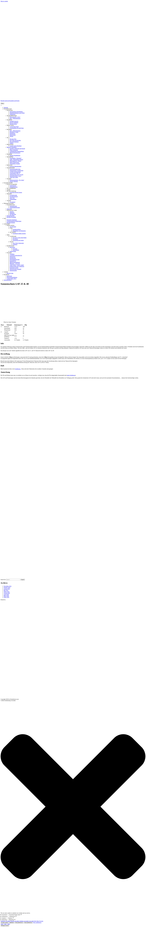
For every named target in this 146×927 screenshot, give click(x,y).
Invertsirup (15, 239)
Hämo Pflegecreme (14, 162)
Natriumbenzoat (13, 187)
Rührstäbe (12, 213)
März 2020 (6, 595)
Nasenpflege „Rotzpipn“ (16, 158)
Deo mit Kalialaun (14, 141)
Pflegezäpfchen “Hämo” (15, 161)
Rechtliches (6, 274)
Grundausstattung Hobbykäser (14, 221)
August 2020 (7, 593)
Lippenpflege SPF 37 (15, 173)
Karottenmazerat (14, 196)
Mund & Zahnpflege (12, 147)
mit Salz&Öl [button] (13, 232)
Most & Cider (10, 273)
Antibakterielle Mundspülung (17, 151)
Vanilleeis (12, 254)
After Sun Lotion (14, 177)
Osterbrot (15, 244)
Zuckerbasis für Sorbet (18, 240)
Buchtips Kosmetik (11, 217)
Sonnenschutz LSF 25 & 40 (16, 174)
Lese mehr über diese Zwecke (36, 921)
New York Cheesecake (18, 243)
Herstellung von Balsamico (19, 230)
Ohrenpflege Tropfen (15, 163)
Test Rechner (13, 226)
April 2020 (6, 594)
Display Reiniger (14, 181)
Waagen (12, 211)
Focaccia (15, 248)
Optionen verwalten (5, 921)
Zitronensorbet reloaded (15, 269)
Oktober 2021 (7, 587)
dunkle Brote (13, 251)
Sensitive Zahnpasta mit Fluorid (17, 148)
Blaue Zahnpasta (14, 150)
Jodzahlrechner (13, 206)
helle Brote (12, 247)
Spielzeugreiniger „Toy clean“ (17, 180)
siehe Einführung (71, 375)
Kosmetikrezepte (8, 109)
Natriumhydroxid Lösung (16, 192)
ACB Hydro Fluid (14, 126)
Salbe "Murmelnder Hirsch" (16, 159)
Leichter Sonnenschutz (15, 172)
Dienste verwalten (14, 921)
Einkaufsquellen (10, 215)
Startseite (6, 107)
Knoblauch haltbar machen (19, 233)
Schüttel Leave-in (14, 121)
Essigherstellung (17, 229)
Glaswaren (9, 209)
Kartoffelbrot (16, 250)
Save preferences (28, 922)
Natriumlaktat (13, 199)
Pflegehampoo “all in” (15, 117)
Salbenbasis (12, 114)
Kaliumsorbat (13, 185)
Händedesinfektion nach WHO (17, 113)
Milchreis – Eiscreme (15, 263)
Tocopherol (12, 202)
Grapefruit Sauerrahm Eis (16, 255)
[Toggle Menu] (1, 105)
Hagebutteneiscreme (14, 259)
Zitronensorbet (13, 270)
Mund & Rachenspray (15, 152)
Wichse (11, 136)
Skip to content (4, 1)
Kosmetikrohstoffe (8, 182)
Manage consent (5, 925)
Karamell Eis (13, 261)
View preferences (19, 922)
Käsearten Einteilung (12, 219)
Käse (5, 218)
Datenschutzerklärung (12, 277)
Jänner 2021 (7, 591)
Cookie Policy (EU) (11, 278)
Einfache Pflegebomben (15, 166)
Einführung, (18, 369)
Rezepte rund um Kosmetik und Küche (10, 100)
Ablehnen (12, 922)
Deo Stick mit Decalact (15, 140)
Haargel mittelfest (14, 122)
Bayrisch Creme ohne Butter (19, 237)
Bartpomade (13, 135)
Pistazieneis (12, 256)
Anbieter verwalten (24, 921)
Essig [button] (11, 228)
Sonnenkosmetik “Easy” (15, 176)
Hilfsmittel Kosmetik (9, 203)
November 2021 (7, 586)
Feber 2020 (6, 597)
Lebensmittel (7, 224)
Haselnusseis (13, 258)
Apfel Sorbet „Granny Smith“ (17, 265)
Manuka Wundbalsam (15, 155)
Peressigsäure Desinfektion (16, 111)
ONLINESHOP (7, 280)
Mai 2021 (6, 590)
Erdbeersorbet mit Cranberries (17, 266)
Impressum (9, 276)
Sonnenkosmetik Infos (15, 169)
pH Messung (13, 214)
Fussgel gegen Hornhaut (15, 145)
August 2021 (7, 589)
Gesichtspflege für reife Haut (17, 128)
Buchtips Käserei (11, 222)
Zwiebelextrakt (13, 195)
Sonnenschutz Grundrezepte (16, 170)
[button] (73, 806)
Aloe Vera (12, 198)
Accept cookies (4, 922)
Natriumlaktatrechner (15, 207)
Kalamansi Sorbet (14, 267)
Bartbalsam (12, 133)
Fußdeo (11, 143)
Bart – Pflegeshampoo (15, 118)
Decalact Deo (13, 139)
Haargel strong (13, 124)
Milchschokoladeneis (15, 262)
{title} (2, 924)
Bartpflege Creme (14, 132)
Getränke (6, 272)
